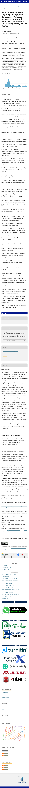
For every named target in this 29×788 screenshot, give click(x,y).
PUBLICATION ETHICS (8, 587)
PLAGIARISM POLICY (7, 592)
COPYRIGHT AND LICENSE (9, 591)
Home (3, 6)
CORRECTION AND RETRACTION (10, 594)
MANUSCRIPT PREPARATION (9, 578)
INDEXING (5, 598)
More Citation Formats (9, 340)
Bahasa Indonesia (6, 707)
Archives (8, 6)
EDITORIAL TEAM (6, 565)
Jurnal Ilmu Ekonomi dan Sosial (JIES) (15, 1)
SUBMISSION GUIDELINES (9, 574)
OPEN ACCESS (6, 600)
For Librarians (5, 697)
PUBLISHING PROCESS (8, 585)
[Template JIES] (14, 629)
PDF (4, 313)
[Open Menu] (1, 1)
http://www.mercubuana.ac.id (13, 530)
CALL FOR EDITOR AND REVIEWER (11, 571)
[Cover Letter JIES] (14, 639)
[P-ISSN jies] (20, 604)
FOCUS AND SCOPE (7, 583)
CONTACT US (5, 569)
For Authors (5, 695)
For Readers (5, 692)
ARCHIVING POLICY (7, 596)
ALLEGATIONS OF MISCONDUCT (10, 589)
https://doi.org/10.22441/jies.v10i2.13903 (14, 38)
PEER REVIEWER (6, 567)
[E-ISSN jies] (8, 604)
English (4, 709)
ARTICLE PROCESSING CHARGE (10, 580)
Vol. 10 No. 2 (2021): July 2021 (19, 6)
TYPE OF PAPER (6, 576)
